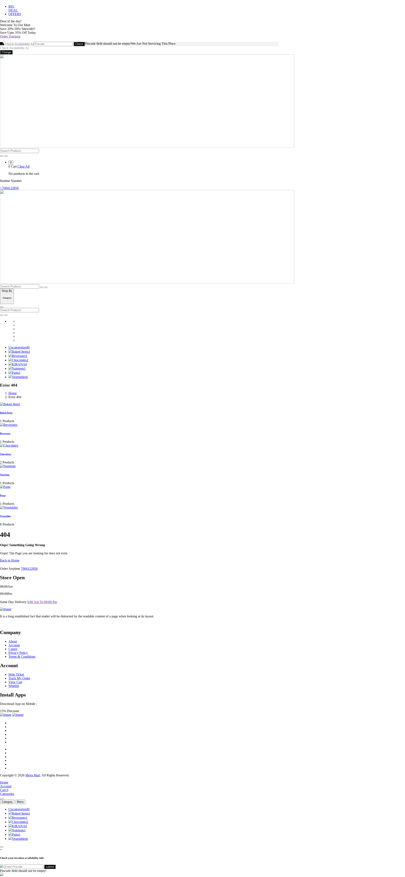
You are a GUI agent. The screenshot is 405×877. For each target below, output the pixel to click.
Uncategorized (19, 347)
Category (7, 801)
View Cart (15, 682)
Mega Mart (32, 775)
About (12, 641)
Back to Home (9, 560)
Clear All (24, 166)
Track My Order (19, 678)
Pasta (16, 373)
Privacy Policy (18, 653)
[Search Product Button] (6, 156)
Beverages (19, 356)
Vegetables (20, 377)
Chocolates (20, 360)
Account (14, 645)
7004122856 (29, 568)
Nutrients (19, 368)
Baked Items (21, 351)
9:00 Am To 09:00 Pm (42, 602)
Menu (20, 801)
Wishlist (13, 686)
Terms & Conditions (21, 656)
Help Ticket (16, 674)
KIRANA (19, 364)
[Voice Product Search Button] (1, 156)
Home (12, 393)
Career (12, 649)
